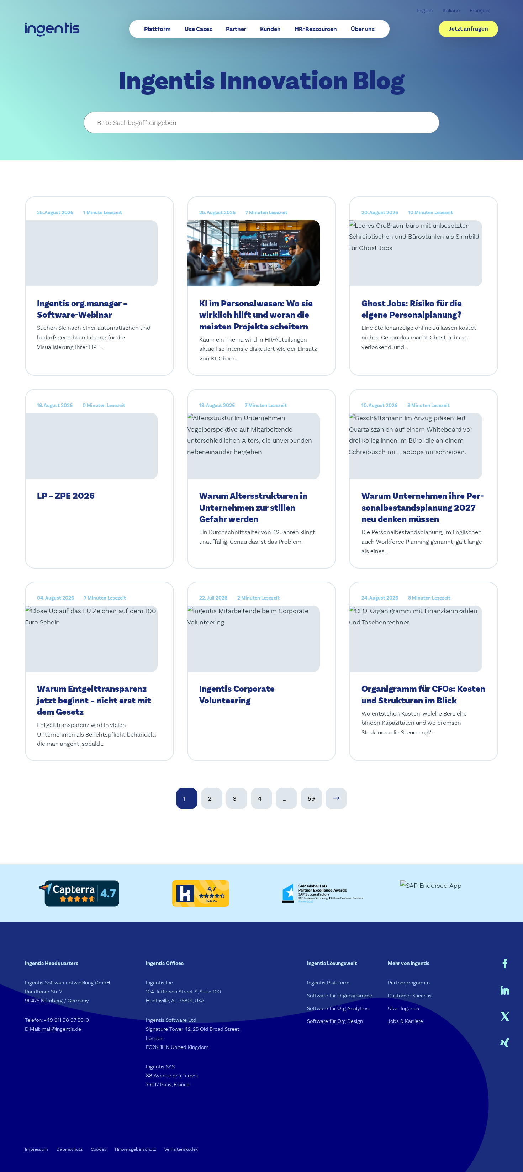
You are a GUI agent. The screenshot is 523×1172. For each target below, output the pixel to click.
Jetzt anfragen (468, 28)
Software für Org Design (335, 1021)
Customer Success (410, 995)
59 (311, 798)
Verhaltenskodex (181, 1149)
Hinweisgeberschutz (135, 1149)
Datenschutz (70, 1149)
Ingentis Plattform (328, 983)
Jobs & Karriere (405, 1021)
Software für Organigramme (339, 995)
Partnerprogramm (409, 983)
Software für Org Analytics (338, 1008)
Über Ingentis (403, 1008)
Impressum (36, 1149)
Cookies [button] (98, 1149)
